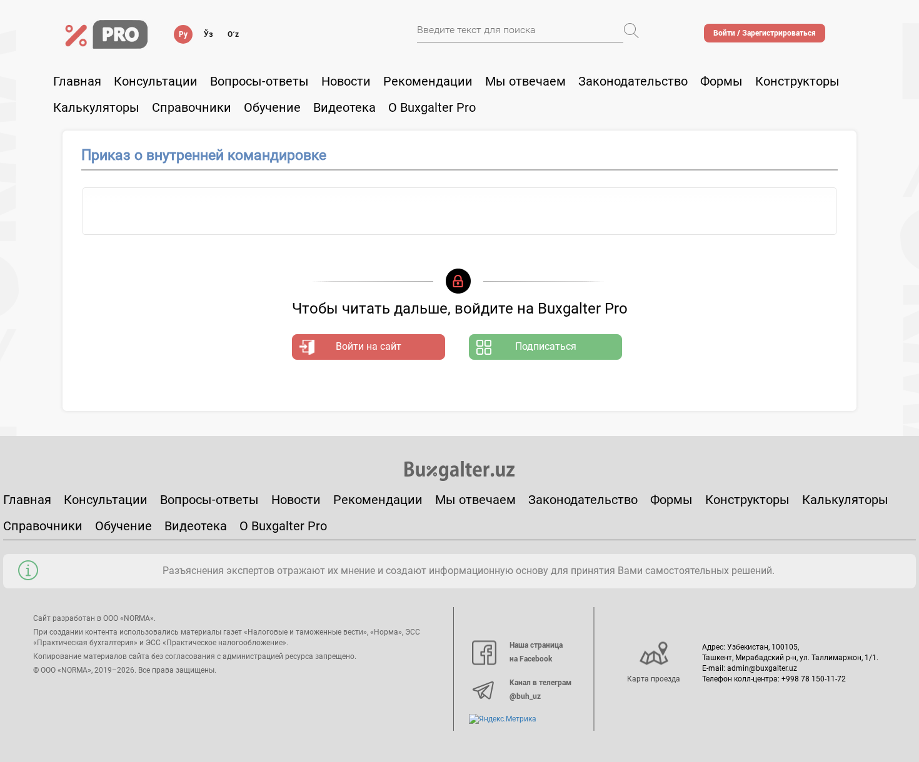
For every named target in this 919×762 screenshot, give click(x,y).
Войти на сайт (368, 346)
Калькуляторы (845, 499)
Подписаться (545, 346)
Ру (183, 34)
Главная (77, 81)
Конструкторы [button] (797, 81)
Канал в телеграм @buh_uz (540, 689)
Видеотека (344, 107)
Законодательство (633, 81)
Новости (346, 81)
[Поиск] (631, 30)
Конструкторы (747, 499)
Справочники (191, 107)
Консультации (156, 81)
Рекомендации (428, 81)
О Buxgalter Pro (432, 107)
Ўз (208, 34)
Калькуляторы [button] (96, 107)
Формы (721, 81)
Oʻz (233, 34)
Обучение (123, 525)
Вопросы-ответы (259, 81)
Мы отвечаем (525, 81)
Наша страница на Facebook (536, 652)
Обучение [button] (272, 107)
